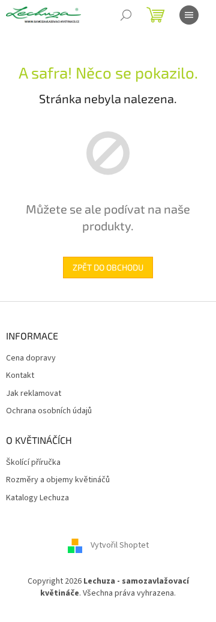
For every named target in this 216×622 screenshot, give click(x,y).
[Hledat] (126, 15)
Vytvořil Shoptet (120, 546)
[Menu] (189, 15)
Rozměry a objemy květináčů (58, 480)
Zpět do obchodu (108, 267)
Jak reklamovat (33, 393)
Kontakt (20, 375)
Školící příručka (33, 462)
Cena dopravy (31, 358)
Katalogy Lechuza (37, 498)
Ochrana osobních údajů (49, 411)
